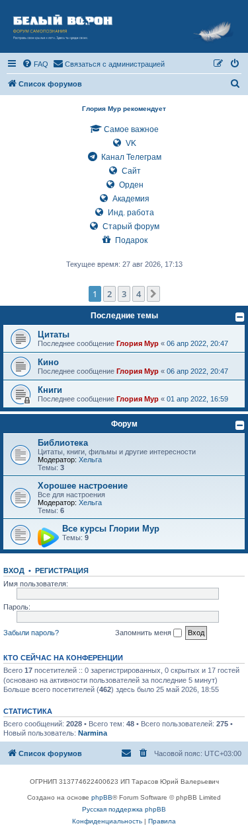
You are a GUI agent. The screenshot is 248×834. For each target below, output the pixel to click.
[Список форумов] (124, 26)
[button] (153, 294)
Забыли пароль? (31, 633)
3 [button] (124, 294)
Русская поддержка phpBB (124, 809)
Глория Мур (137, 343)
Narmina (92, 733)
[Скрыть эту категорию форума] (240, 317)
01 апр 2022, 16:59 (197, 399)
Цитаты (53, 334)
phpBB (101, 797)
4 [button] (138, 294)
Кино (48, 362)
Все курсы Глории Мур (110, 529)
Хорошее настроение (83, 486)
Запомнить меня (144, 633)
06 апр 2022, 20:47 (197, 343)
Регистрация (62, 570)
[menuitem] (35, 64)
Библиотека (63, 443)
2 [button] (109, 294)
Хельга (90, 460)
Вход (13, 570)
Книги (50, 390)
